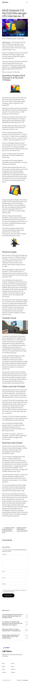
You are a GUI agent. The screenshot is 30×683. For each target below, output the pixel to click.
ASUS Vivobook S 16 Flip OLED (14, 68)
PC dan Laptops (20, 38)
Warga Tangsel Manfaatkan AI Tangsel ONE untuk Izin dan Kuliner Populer (10, 636)
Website (4, 584)
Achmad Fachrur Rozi (11, 38)
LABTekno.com (6, 42)
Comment (4, 554)
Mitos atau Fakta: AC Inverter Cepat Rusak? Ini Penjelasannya (11, 629)
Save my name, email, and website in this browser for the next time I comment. (14, 591)
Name (3, 571)
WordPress (25, 680)
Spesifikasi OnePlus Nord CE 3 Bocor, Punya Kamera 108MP (22, 529)
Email (3, 577)
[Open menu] (27, 2)
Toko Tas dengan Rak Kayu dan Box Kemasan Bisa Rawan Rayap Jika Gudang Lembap (12, 616)
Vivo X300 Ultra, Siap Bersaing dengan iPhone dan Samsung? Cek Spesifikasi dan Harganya (12, 623)
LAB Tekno (5, 2)
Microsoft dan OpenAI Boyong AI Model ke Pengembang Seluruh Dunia (8, 530)
